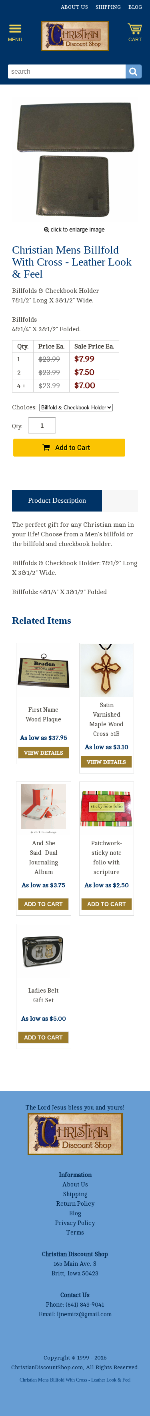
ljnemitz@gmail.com (84, 1314)
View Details (43, 753)
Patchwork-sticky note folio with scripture (106, 858)
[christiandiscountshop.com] (75, 37)
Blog (135, 7)
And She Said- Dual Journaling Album (43, 858)
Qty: (17, 426)
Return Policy (75, 1203)
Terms (75, 1232)
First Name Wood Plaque (43, 715)
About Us (74, 7)
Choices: (24, 407)
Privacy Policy (75, 1223)
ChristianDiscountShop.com (47, 1367)
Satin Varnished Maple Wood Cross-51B (106, 719)
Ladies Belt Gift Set (43, 995)
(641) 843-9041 (85, 1304)
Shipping (108, 7)
